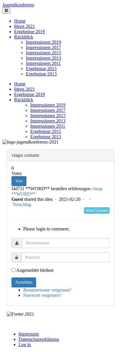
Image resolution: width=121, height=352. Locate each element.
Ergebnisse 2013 (41, 73)
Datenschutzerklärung (39, 339)
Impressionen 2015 (43, 52)
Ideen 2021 (24, 26)
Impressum (29, 333)
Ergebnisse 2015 (41, 68)
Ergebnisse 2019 (29, 31)
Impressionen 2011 (43, 63)
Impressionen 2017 (43, 47)
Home (20, 20)
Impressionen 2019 (43, 42)
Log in (25, 344)
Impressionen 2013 (43, 57)
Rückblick (23, 36)
